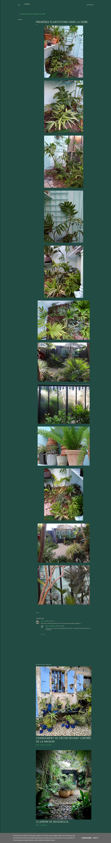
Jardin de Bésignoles (50, 626)
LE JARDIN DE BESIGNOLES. (52, 821)
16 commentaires (43, 825)
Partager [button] (20, 19)
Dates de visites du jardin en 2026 (33, 14)
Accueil (27, 4)
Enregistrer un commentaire (46, 744)
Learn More (86, 838)
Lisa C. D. (43, 621)
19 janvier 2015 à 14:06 (60, 626)
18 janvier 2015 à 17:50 (50, 621)
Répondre (43, 634)
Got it (95, 838)
